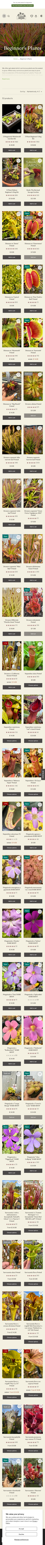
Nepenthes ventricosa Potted (12, 728)
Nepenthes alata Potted (33, 674)
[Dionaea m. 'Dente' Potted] (11, 225)
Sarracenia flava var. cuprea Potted (33, 1382)
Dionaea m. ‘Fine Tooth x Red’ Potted (33, 298)
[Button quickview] (19, 130)
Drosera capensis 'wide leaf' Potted (11, 512)
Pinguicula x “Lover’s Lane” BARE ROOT (33, 1105)
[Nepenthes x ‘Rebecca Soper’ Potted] (11, 762)
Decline (21, 1534)
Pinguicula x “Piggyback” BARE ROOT (12, 1159)
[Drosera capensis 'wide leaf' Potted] (11, 493)
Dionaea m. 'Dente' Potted (11, 245)
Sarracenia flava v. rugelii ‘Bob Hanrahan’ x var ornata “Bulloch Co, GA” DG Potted (33, 1327)
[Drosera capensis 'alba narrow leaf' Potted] (11, 439)
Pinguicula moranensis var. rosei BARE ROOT (33, 889)
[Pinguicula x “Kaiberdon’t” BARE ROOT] (11, 1030)
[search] (8, 16)
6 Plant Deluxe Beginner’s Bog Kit (12, 191)
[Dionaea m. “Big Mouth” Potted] (11, 386)
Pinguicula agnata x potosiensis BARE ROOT (33, 835)
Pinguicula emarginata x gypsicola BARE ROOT (12, 889)
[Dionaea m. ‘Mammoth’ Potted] (11, 332)
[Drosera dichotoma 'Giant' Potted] (33, 548)
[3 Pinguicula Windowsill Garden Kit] (11, 118)
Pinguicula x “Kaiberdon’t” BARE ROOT (11, 1050)
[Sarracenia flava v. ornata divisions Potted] (11, 1306)
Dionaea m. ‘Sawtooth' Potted (33, 352)
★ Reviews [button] (43, 774)
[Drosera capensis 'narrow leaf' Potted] (33, 439)
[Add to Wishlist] (18, 107)
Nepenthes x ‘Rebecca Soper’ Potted (12, 782)
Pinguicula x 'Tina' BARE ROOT (12, 995)
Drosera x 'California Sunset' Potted (11, 675)
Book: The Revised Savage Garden (33, 191)
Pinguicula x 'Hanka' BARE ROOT (11, 942)
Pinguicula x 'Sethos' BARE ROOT (33, 942)
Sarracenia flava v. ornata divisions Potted (11, 1325)
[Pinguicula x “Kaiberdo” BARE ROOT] (33, 1030)
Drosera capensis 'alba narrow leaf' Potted (12, 458)
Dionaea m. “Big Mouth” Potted (11, 405)
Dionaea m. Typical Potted (12, 298)
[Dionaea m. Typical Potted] (11, 279)
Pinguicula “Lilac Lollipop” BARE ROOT (33, 1158)
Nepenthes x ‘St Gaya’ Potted (33, 782)
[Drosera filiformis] (11, 602)
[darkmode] (41, 16)
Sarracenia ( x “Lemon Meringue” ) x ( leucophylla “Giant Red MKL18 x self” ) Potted (33, 1216)
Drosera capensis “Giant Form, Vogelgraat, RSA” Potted (33, 513)
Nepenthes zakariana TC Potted (12, 835)
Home (15, 59)
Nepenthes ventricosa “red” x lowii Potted (33, 728)
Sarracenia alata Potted (11, 1272)
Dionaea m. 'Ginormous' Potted (33, 245)
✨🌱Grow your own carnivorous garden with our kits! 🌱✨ (22, 2)
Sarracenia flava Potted (33, 1272)
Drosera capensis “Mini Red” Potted (11, 568)
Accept (21, 1529)
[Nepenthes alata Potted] (33, 655)
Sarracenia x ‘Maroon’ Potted (33, 1492)
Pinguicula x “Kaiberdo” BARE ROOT (33, 1049)
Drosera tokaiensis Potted (33, 621)
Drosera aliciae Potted (33, 404)
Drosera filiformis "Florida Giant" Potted (12, 621)
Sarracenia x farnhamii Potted (11, 1492)
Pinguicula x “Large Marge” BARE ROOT (11, 1105)
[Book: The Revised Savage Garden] (33, 172)
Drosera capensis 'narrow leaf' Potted (33, 458)
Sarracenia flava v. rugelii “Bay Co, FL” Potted (12, 1383)
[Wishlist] (32, 16)
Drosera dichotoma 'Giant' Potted (33, 568)
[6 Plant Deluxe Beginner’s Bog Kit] (11, 172)
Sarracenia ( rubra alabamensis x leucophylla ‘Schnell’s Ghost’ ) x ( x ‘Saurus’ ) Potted (12, 1217)
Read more (6, 79)
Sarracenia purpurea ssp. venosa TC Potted (33, 1438)
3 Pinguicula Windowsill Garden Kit (12, 138)
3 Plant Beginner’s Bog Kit (33, 138)
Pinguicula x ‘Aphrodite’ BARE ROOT (33, 995)
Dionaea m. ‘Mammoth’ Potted (11, 352)
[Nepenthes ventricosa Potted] (11, 709)
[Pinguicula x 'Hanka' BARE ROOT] (11, 923)
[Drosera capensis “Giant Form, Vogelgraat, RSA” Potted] (33, 493)
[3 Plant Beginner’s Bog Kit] (33, 118)
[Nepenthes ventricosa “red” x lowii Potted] (33, 709)
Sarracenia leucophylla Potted (11, 1438)
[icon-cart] (36, 16)
